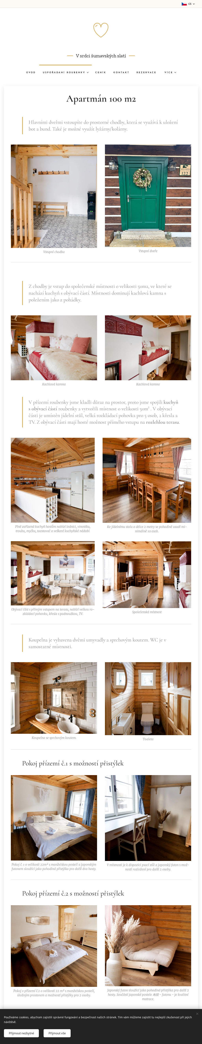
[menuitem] (31, 73)
